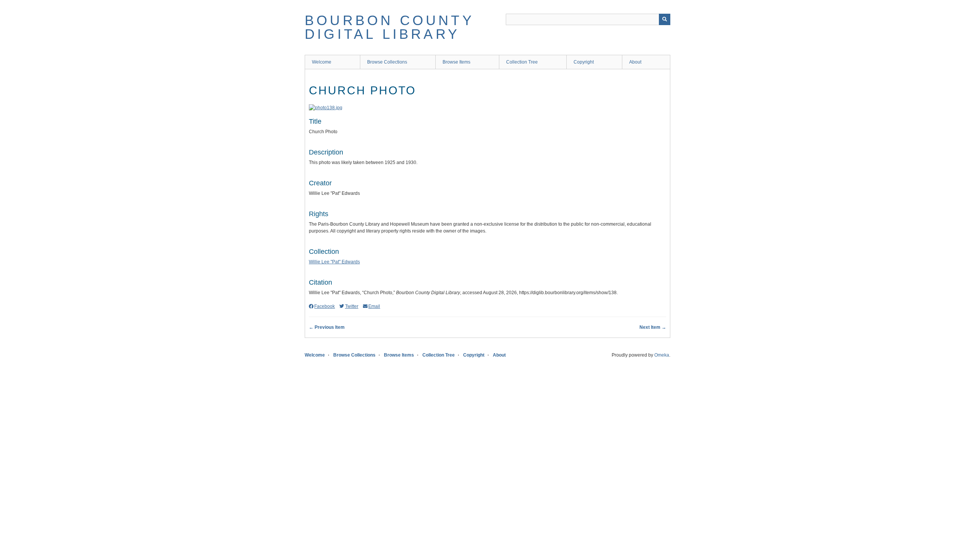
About (635, 62)
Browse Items (456, 62)
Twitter (351, 306)
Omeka (661, 355)
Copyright (584, 62)
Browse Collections (387, 62)
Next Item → (652, 327)
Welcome (321, 62)
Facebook (324, 306)
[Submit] (664, 19)
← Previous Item (327, 327)
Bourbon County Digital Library (389, 27)
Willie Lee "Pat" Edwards (334, 261)
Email (374, 306)
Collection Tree (522, 62)
